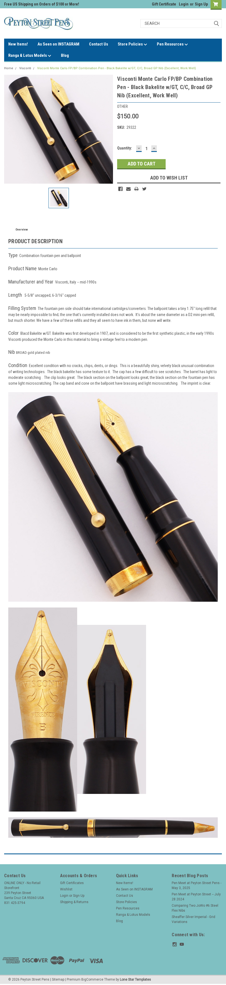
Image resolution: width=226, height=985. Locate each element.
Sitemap (58, 979)
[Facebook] (120, 189)
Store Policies (131, 44)
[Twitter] (144, 189)
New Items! (18, 44)
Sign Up (201, 4)
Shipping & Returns (74, 902)
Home (8, 68)
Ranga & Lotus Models (28, 55)
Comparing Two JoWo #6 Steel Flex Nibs (195, 908)
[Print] (136, 189)
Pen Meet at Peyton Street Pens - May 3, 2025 (196, 885)
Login (184, 4)
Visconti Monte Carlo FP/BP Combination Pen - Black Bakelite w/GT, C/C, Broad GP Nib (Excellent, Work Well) (116, 68)
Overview (21, 229)
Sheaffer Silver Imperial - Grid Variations (193, 919)
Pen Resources (170, 44)
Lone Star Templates (135, 979)
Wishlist (66, 889)
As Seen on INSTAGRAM (58, 44)
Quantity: (124, 148)
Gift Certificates (72, 883)
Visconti (25, 68)
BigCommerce (92, 979)
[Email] (128, 189)
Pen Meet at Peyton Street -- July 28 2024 (196, 896)
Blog (65, 55)
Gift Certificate (164, 4)
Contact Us (98, 44)
